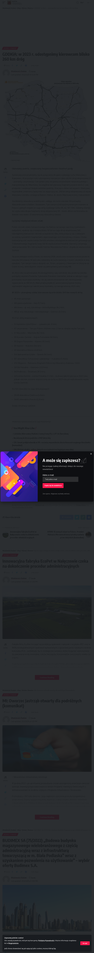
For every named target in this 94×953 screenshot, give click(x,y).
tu (55, 948)
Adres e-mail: (48, 475)
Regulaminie (13, 943)
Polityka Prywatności (46, 940)
